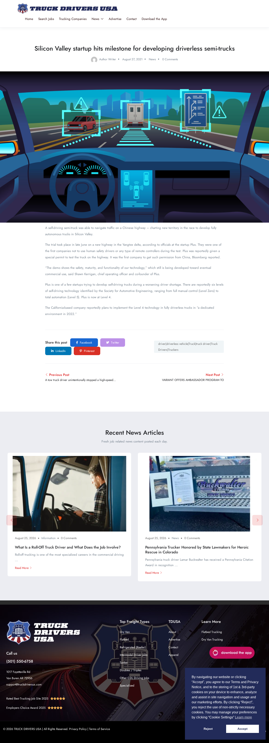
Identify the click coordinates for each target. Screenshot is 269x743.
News (96, 19)
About (172, 632)
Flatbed (124, 639)
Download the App (154, 19)
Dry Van (125, 632)
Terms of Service (99, 729)
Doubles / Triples (130, 670)
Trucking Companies (73, 19)
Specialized (127, 685)
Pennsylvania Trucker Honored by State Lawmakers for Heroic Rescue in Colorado (197, 550)
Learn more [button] (243, 717)
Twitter (114, 342)
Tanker (124, 662)
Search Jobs (46, 19)
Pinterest (88, 351)
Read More (22, 568)
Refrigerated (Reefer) (133, 647)
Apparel (173, 655)
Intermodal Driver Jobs (134, 655)
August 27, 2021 (132, 59)
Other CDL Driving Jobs (134, 678)
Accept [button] (242, 728)
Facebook (85, 342)
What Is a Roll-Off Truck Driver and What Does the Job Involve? (68, 547)
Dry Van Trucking (212, 639)
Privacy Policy (78, 729)
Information (48, 538)
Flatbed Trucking (212, 632)
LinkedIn (60, 351)
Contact (132, 19)
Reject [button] (208, 728)
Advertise (115, 19)
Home (29, 19)
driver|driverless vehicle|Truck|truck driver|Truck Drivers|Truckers (188, 347)
